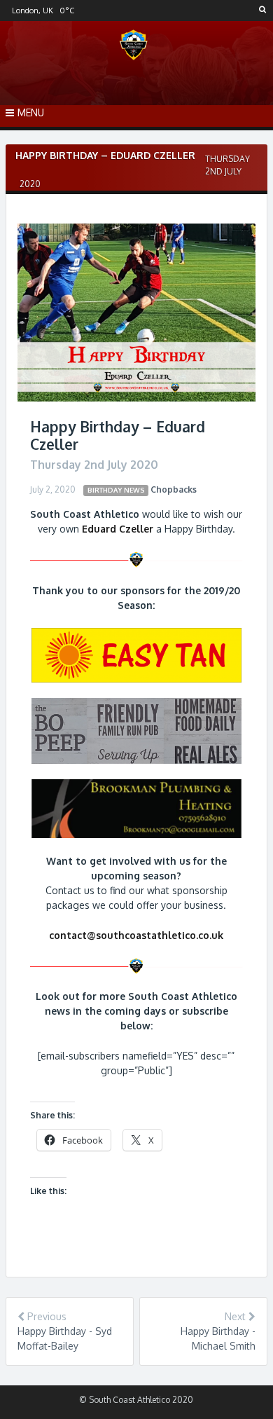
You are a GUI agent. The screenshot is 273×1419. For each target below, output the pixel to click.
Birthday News (116, 490)
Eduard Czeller (117, 529)
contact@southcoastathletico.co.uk (136, 935)
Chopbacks (173, 489)
